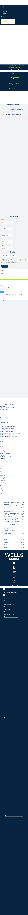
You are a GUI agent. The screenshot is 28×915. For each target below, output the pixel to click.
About (4, 10)
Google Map (15, 580)
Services (5, 11)
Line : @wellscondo (14, 576)
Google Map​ (7, 609)
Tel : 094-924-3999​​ (9, 615)
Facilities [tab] (2, 270)
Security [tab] (2, 273)
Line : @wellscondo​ (9, 604)
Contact (5, 13)
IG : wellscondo (14, 571)
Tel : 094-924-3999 (15, 585)
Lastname (3, 226)
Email (2, 239)
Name (2, 219)
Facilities (3, 278)
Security (3, 280)
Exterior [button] (8, 294)
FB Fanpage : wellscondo (14, 566)
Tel (1, 232)
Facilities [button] (20, 294)
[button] (8, 16)
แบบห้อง (1, 285)
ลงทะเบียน (5, 266)
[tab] (14, 278)
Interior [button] (13, 294)
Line (2, 245)
